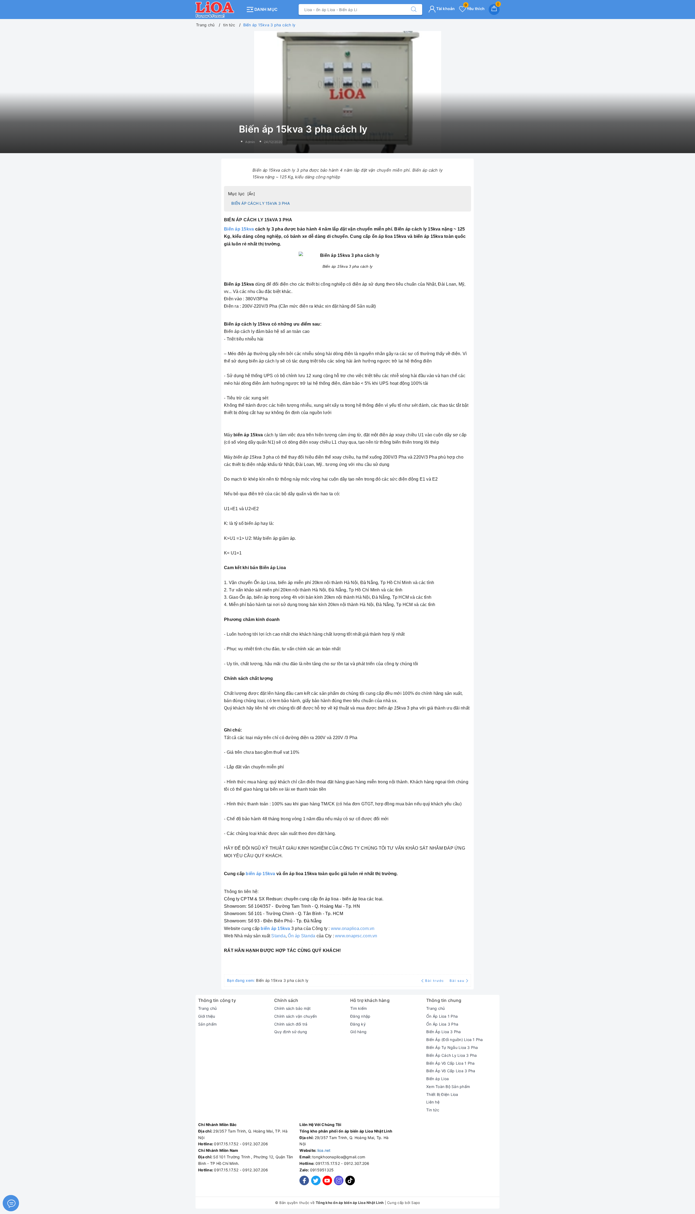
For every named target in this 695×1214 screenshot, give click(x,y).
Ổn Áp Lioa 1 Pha (442, 1016)
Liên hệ (433, 1102)
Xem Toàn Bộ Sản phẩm (448, 1086)
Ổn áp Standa (301, 936)
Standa (278, 936)
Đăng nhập (360, 1016)
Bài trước (435, 981)
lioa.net (324, 1150)
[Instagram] (338, 1180)
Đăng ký (358, 1024)
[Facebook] (304, 1180)
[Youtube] (327, 1180)
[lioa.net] (219, 9)
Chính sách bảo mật (292, 1008)
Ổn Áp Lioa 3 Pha (442, 1024)
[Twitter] (316, 1180)
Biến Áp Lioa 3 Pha (443, 1031)
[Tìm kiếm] (413, 9)
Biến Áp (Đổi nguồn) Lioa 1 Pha (454, 1039)
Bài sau (457, 981)
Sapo (415, 1202)
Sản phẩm (207, 1024)
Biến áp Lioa (437, 1078)
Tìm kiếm (358, 1008)
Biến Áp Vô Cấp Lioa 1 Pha (450, 1063)
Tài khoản (445, 8)
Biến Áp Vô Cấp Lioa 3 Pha (450, 1070)
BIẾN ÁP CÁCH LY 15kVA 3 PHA (260, 203)
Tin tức (432, 1110)
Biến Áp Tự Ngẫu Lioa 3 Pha (452, 1047)
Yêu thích (475, 8)
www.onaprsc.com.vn (356, 936)
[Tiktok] (350, 1183)
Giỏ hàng (358, 1031)
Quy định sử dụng (290, 1031)
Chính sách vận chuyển (295, 1016)
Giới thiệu (206, 1016)
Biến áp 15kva (239, 229)
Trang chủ (207, 1008)
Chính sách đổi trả (291, 1024)
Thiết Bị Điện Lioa (442, 1094)
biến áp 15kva (260, 873)
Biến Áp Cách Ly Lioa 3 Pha (451, 1055)
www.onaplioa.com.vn (353, 928)
